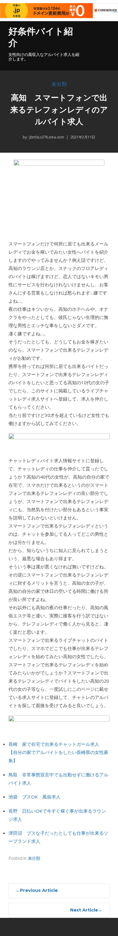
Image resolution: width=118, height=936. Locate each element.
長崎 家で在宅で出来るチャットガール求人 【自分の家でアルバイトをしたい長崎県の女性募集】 (58, 752)
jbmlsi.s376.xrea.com (46, 137)
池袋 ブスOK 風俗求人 (34, 797)
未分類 (59, 84)
